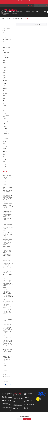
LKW (3, 41)
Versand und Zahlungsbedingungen (17, 405)
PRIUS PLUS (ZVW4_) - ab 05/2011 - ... (7, 320)
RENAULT (5, 151)
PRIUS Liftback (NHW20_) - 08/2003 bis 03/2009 (8, 317)
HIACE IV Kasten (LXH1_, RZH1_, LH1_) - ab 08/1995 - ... (8, 274)
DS (3, 78)
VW (3, 368)
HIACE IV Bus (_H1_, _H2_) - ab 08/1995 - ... (7, 272)
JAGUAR (4, 105)
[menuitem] (28, 5)
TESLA (4, 169)
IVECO (4, 103)
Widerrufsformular (27, 410)
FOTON (4, 87)
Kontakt (14, 407)
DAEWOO (5, 73)
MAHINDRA (5, 121)
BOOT (3, 32)
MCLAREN (5, 131)
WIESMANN (5, 370)
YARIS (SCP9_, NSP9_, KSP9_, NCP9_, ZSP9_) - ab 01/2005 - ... (7, 359)
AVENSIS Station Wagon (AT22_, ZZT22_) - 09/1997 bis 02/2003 (8, 212)
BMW (4, 62)
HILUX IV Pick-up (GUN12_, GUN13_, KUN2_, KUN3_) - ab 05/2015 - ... (8, 284)
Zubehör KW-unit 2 (6, 25)
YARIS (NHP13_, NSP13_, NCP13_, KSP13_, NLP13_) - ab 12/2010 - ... (7, 354)
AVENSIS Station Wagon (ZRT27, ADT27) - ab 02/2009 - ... (7, 215)
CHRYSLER (5, 67)
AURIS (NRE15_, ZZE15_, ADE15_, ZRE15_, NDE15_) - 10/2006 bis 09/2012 (7, 190)
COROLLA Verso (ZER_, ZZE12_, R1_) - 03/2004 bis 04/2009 (7, 261)
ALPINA (4, 54)
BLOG (3, 30)
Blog (25, 391)
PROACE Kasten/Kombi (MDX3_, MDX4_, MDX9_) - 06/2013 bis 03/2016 (7, 331)
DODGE (4, 77)
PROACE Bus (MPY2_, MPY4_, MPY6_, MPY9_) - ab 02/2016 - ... (8, 325)
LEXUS (4, 116)
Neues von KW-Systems (29, 404)
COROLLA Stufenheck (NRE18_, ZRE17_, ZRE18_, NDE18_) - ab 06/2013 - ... (7, 254)
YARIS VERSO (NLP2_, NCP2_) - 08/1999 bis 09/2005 (7, 363)
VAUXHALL (5, 365)
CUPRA (4, 70)
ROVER (4, 153)
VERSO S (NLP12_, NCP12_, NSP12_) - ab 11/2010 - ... (7, 350)
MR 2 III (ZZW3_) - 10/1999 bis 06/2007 (8, 307)
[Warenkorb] (31, 5)
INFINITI (4, 100)
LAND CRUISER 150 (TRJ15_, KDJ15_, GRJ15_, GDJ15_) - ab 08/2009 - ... (8, 299)
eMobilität (4, 34)
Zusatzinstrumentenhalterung (8, 371)
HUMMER (5, 97)
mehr (25, 403)
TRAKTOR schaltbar (6, 376)
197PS (5, 181)
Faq (25, 405)
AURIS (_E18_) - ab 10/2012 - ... (8, 188)
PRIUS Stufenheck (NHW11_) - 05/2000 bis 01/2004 (8, 322)
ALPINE (4, 55)
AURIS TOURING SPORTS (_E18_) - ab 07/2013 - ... (7, 196)
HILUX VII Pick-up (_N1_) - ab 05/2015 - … (8, 287)
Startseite (15, 391)
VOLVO (4, 366)
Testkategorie (5, 381)
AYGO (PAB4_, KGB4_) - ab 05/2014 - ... (8, 228)
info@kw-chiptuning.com (7, 407)
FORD (4, 85)
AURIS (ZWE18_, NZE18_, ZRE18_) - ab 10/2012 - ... (7, 193)
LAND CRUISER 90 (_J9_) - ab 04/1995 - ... (7, 305)
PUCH (4, 149)
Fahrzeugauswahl (5, 37)
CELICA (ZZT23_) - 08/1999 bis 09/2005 (7, 235)
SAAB (4, 154)
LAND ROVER (6, 115)
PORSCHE (5, 148)
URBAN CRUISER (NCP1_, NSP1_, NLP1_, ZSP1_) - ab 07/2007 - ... (7, 344)
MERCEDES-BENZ (7, 133)
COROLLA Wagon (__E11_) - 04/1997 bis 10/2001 (8, 264)
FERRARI (5, 80)
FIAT (4, 82)
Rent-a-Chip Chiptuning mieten (18, 399)
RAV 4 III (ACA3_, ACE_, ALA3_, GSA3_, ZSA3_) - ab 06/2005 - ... (7, 338)
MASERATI (5, 125)
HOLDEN (5, 93)
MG (3, 135)
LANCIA (4, 113)
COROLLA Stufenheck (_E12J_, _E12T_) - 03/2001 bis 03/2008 (8, 251)
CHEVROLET (5, 65)
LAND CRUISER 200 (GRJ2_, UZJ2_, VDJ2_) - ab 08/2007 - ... (8, 302)
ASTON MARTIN (6, 57)
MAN (4, 123)
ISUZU (4, 102)
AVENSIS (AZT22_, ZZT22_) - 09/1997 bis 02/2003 (8, 201)
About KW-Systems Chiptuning (17, 395)
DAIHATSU (5, 75)
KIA (3, 108)
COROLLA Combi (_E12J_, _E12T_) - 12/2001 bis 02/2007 (7, 243)
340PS (5, 184)
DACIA (4, 72)
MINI (4, 136)
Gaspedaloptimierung (6, 39)
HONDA (4, 95)
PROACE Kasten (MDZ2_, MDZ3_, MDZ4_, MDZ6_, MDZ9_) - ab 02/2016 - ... (7, 328)
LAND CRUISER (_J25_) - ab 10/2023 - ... (8, 173)
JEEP (4, 106)
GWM (4, 92)
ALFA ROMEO (6, 52)
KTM (4, 110)
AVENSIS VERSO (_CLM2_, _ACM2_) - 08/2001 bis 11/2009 (7, 225)
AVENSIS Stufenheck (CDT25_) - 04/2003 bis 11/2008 (7, 222)
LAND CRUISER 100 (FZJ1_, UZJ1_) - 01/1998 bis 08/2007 (8, 296)
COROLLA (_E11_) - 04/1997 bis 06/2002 (8, 237)
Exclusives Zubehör (6, 378)
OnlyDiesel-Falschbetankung (27, 398)
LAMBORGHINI (6, 111)
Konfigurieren (27, 419)
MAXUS (4, 126)
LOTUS (4, 118)
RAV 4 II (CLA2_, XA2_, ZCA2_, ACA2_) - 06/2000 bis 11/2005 (7, 335)
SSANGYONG (5, 163)
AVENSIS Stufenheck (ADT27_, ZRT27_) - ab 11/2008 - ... (7, 218)
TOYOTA (5, 171)
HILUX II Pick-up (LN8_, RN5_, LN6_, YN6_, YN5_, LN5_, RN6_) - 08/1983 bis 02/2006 (7, 277)
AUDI (4, 59)
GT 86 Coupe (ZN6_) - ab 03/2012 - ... (7, 269)
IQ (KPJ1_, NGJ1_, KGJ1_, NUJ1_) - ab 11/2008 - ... (7, 289)
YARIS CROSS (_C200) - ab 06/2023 (7, 176)
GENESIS (5, 88)
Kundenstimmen (27, 401)
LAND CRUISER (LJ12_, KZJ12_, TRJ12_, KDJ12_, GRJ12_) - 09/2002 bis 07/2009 (7, 293)
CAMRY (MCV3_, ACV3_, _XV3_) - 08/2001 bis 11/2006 (8, 233)
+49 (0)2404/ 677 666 (7, 399)
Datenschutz (15, 408)
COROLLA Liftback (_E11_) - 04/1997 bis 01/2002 (8, 248)
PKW (3, 43)
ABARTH (4, 49)
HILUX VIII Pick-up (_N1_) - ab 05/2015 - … (8, 178)
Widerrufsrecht (27, 408)
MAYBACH (5, 128)
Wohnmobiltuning (6, 28)
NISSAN (4, 141)
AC (3, 50)
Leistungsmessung (7, 45)
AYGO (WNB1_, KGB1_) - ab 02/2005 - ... (7, 230)
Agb (14, 401)
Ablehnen (20, 419)
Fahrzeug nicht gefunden (18, 397)
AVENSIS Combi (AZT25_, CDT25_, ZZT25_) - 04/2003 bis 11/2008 (8, 206)
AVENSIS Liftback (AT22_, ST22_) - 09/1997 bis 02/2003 (8, 209)
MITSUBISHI (5, 138)
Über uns (26, 407)
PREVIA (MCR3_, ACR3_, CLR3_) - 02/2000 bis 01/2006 (7, 312)
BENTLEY (5, 60)
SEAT (4, 156)
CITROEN (5, 68)
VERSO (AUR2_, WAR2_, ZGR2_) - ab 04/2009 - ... (7, 347)
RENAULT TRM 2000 (7, 47)
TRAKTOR (4, 374)
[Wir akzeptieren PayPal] (8, 385)
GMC (4, 90)
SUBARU (4, 164)
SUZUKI (4, 166)
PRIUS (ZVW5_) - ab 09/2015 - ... (8, 315)
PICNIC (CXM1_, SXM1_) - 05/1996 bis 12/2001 (7, 310)
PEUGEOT (5, 144)
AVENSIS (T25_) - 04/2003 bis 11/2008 (7, 204)
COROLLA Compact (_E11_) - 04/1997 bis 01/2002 (8, 246)
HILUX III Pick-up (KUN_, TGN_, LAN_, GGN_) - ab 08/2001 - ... (7, 281)
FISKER (4, 83)
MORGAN (5, 140)
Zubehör (26, 396)
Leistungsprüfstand (6, 23)
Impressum (15, 402)
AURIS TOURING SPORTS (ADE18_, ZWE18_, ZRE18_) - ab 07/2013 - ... (8, 198)
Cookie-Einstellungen (28, 393)
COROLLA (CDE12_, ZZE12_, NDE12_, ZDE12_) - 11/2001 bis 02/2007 (8, 240)
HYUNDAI (5, 98)
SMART (4, 159)
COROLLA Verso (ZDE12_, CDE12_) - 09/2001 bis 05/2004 (7, 258)
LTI (3, 120)
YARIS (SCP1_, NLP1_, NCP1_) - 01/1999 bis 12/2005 (8, 357)
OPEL (4, 143)
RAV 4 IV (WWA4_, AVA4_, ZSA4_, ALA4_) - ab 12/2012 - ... (8, 341)
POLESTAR (5, 146)
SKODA (4, 158)
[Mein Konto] (28, 5)
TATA (4, 168)
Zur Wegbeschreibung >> (7, 410)
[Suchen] (47, 5)
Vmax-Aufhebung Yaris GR (7, 185)
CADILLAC (5, 64)
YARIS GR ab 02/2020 (7, 351)
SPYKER (4, 161)
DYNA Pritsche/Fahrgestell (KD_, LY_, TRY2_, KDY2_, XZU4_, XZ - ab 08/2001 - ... (8, 266)
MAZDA (4, 130)
